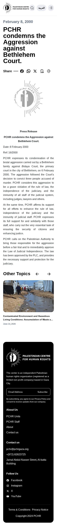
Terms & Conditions (19, 509)
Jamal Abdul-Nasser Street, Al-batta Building (26, 461)
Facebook (14, 480)
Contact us (12, 432)
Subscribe (43, 392)
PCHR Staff (12, 421)
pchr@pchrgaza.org (17, 449)
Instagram (14, 485)
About (9, 427)
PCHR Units (13, 416)
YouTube (14, 496)
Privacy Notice (40, 509)
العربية (41, 8)
